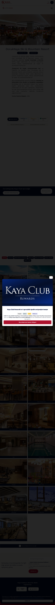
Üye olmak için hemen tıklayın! (27, 322)
